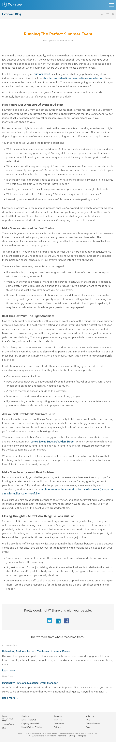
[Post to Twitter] (49, 622)
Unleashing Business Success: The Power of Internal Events (36, 651)
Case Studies (59, 723)
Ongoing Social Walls (30, 723)
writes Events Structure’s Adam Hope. (52, 441)
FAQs (88, 720)
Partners (57, 727)
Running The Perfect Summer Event (58, 34)
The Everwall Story (7, 720)
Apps (88, 727)
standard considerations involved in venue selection (73, 78)
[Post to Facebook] (66, 622)
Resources (58, 716)
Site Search (62, 736)
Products (25, 716)
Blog (4, 728)
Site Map (72, 736)
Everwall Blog (11, 14)
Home (4, 716)
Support (90, 716)
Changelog (82, 736)
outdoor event (42, 74)
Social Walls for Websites (32, 727)
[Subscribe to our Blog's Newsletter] (113, 14)
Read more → (10, 670)
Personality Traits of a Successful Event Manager (29, 682)
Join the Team (8, 724)
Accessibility (51, 736)
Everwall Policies (38, 736)
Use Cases (58, 720)
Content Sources (93, 723)
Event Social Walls (29, 720)
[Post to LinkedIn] (58, 622)
